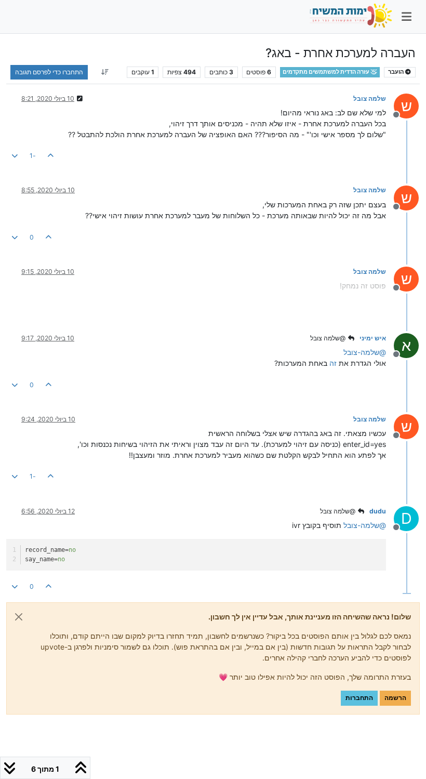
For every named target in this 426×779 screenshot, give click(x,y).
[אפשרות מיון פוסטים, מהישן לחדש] (104, 72)
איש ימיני (373, 338)
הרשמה (395, 698)
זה (333, 363)
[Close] (19, 617)
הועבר (396, 72)
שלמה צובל (369, 98)
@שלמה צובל (328, 338)
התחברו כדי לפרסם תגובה (49, 72)
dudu (377, 511)
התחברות (359, 698)
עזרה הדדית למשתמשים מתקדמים (326, 72)
